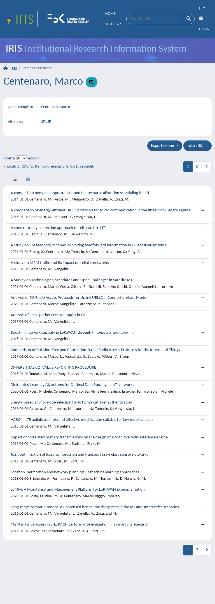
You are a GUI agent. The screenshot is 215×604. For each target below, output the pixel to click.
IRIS (14, 69)
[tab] (14, 179)
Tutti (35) (196, 146)
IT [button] (200, 8)
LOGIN (204, 29)
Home (110, 14)
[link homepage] (20, 19)
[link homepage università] (70, 19)
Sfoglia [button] (112, 24)
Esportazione (163, 146)
